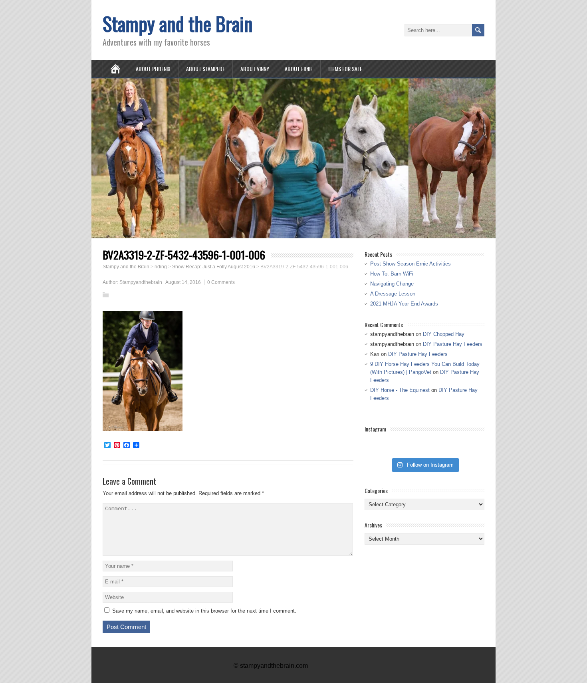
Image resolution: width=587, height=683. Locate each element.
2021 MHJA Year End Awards (404, 304)
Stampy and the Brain (178, 23)
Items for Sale (345, 68)
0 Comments (221, 282)
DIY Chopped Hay (443, 334)
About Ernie (299, 68)
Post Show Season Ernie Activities (410, 264)
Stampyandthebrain (140, 282)
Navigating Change (392, 284)
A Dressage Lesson (392, 294)
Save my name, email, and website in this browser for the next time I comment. (204, 611)
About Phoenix (153, 68)
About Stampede (205, 68)
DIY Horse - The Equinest (400, 390)
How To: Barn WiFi (391, 274)
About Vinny (254, 68)
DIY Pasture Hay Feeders (452, 344)
